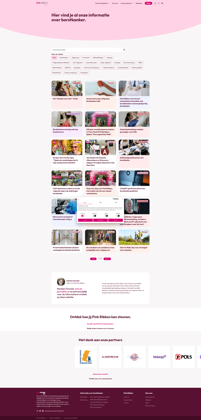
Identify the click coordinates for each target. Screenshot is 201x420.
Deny (85, 220)
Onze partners (128, 400)
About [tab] (116, 202)
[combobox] (162, 3)
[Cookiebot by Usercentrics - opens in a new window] (114, 199)
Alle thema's (83, 400)
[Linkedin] (43, 411)
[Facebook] (40, 411)
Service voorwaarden (70, 418)
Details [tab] (100, 202)
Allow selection (100, 220)
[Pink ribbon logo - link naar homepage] (41, 393)
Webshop (139, 3)
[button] (102, 3)
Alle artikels (83, 397)
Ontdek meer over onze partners (100, 379)
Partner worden (150, 406)
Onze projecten (150, 397)
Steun (148, 3)
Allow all (115, 220)
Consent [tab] (84, 202)
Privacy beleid (41, 418)
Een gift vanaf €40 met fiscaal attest (100, 324)
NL (162, 3)
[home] (42, 3)
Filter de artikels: (57, 54)
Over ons (115, 3)
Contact (126, 403)
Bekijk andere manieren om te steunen (100, 328)
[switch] (94, 216)
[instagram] (37, 411)
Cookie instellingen (54, 418)
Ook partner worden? (100, 374)
